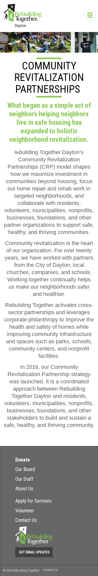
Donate (22, 460)
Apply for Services (33, 501)
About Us (24, 489)
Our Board (25, 469)
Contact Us (26, 520)
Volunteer (24, 511)
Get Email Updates (34, 552)
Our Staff (24, 479)
